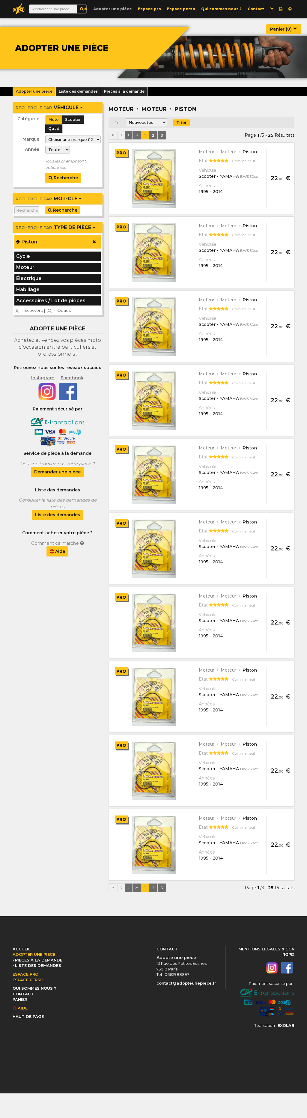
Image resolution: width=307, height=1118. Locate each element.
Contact (256, 9)
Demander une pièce (57, 472)
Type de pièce (54, 227)
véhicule (48, 107)
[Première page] (113, 135)
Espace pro (149, 9)
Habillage (28, 289)
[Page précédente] (121, 135)
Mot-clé (47, 198)
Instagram (43, 377)
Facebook (72, 377)
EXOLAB (286, 1025)
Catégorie (28, 118)
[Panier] (271, 9)
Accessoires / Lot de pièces (50, 300)
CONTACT (23, 993)
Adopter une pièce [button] (34, 91)
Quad (53, 128)
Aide (59, 551)
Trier (181, 122)
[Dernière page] (136, 135)
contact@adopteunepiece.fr (186, 983)
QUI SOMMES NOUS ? (34, 988)
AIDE (22, 1008)
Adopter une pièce (112, 9)
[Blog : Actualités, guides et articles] (280, 9)
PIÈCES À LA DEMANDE (38, 960)
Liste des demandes (57, 514)
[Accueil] (85, 9)
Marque (30, 139)
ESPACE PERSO (28, 979)
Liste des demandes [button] (78, 91)
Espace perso (181, 9)
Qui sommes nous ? (221, 9)
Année (32, 149)
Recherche (65, 177)
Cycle (23, 256)
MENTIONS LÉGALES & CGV (266, 949)
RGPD (288, 954)
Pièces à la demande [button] (124, 91)
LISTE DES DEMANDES (38, 965)
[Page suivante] (129, 135)
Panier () (281, 29)
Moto (54, 119)
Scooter (73, 119)
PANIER (20, 999)
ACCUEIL (22, 949)
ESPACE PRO (25, 974)
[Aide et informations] (289, 9)
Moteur (25, 267)
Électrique (29, 278)
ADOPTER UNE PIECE (34, 954)
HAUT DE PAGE (28, 1016)
